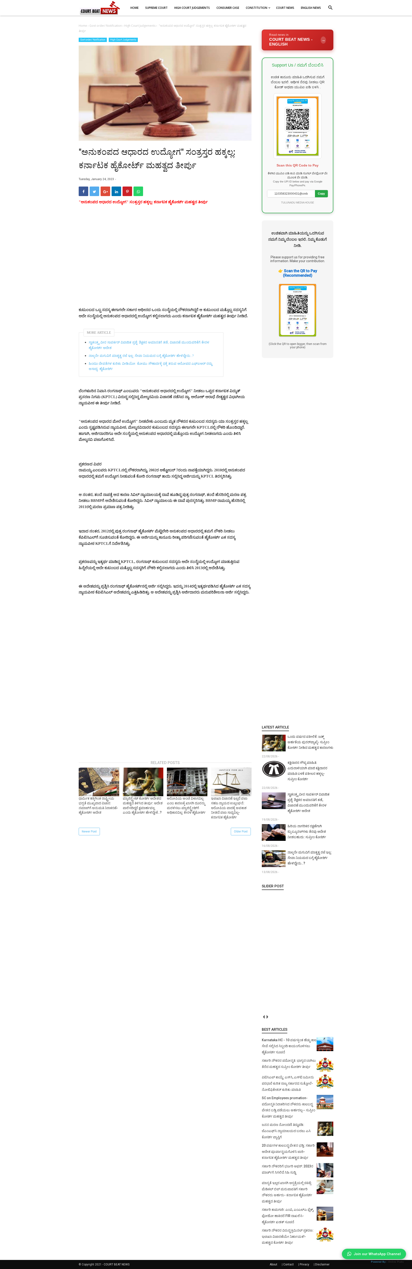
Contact (288, 1264)
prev (263, 1017)
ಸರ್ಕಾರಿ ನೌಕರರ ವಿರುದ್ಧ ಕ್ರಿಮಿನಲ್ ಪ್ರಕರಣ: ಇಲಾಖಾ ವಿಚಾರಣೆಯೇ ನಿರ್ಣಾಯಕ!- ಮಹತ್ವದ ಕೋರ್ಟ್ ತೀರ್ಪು (288, 1236)
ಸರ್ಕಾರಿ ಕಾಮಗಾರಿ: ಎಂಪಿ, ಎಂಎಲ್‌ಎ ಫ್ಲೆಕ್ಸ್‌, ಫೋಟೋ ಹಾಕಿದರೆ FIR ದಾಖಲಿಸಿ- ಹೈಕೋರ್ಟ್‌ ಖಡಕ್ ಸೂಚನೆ (288, 1216)
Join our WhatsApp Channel (377, 1254)
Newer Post (89, 831)
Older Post (241, 831)
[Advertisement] (165, 261)
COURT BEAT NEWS (116, 1264)
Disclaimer (322, 1264)
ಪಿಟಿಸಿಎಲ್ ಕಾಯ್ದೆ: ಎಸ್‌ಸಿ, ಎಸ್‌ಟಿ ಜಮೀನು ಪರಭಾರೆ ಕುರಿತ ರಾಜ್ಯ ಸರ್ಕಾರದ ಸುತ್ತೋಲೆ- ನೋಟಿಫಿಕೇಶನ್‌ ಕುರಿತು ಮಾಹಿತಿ (288, 1083)
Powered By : (387, 1261)
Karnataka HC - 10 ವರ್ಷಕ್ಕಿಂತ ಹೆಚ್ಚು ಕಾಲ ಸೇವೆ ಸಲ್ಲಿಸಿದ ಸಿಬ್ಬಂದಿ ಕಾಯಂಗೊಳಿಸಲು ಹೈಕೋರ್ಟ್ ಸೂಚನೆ (289, 1046)
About (273, 1264)
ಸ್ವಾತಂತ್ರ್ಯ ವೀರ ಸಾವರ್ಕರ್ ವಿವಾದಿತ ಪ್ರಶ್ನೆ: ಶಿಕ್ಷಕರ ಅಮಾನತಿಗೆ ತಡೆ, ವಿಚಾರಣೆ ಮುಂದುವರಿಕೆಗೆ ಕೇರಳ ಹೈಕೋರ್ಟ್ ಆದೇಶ (149, 345)
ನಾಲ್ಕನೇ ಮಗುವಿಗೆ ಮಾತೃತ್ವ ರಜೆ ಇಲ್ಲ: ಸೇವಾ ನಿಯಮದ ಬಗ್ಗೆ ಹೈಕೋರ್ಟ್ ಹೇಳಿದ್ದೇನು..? (141, 356)
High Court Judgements (123, 39)
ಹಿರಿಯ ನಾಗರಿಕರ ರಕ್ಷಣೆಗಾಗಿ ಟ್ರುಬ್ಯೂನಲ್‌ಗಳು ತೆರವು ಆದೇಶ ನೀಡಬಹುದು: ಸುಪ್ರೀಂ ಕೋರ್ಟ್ (307, 831)
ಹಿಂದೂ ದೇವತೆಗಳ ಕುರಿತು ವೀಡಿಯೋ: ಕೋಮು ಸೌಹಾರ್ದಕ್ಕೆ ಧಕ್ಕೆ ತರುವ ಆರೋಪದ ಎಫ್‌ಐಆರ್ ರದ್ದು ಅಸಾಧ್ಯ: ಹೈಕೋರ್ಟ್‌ (150, 366)
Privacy (304, 1264)
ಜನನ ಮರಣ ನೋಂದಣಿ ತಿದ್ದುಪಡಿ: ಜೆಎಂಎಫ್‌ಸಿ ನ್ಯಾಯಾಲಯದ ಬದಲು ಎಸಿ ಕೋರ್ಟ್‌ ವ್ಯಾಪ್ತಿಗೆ (286, 1131)
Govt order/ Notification (92, 39)
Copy (321, 193)
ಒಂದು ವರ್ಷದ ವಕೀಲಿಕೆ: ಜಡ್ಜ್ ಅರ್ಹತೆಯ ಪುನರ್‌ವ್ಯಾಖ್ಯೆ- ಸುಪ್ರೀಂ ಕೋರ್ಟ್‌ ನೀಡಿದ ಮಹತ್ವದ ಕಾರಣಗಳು (310, 742)
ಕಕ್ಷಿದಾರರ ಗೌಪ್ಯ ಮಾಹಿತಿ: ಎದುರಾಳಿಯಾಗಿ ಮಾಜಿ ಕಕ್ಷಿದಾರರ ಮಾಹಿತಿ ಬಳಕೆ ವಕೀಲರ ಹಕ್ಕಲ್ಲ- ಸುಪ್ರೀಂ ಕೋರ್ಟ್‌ (307, 771)
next (267, 1017)
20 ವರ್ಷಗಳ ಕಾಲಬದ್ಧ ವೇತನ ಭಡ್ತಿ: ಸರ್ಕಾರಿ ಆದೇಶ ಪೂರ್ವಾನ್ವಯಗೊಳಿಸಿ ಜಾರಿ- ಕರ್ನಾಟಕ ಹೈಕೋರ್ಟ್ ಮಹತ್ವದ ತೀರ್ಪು (288, 1152)
